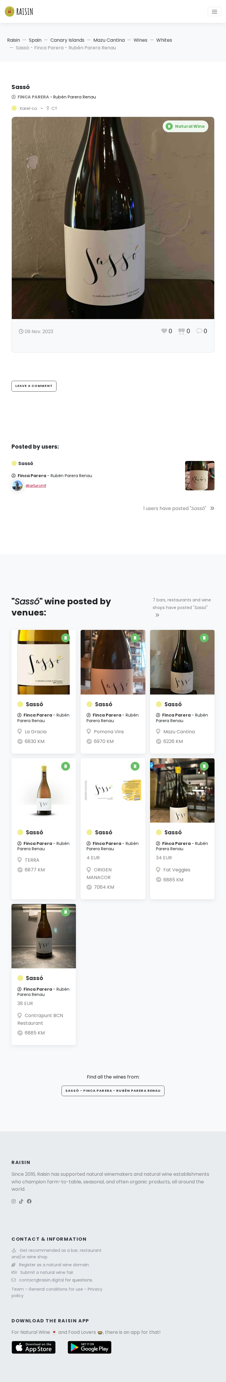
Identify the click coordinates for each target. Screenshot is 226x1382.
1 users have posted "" (175, 508)
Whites (164, 40)
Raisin (13, 40)
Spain (35, 40)
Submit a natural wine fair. (47, 1272)
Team (18, 1289)
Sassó (34, 704)
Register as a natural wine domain (54, 1265)
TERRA (32, 860)
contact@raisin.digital (41, 1280)
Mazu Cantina (109, 40)
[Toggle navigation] (214, 11)
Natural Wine (35, 1332)
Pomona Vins (109, 731)
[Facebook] (29, 1201)
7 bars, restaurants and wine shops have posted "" (182, 604)
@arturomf (36, 485)
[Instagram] (13, 1201)
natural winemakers (109, 1174)
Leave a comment (34, 385)
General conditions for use (56, 1289)
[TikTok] (21, 1201)
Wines (140, 40)
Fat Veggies (176, 869)
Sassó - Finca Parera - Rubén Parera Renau (113, 1090)
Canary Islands (67, 40)
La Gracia (35, 731)
